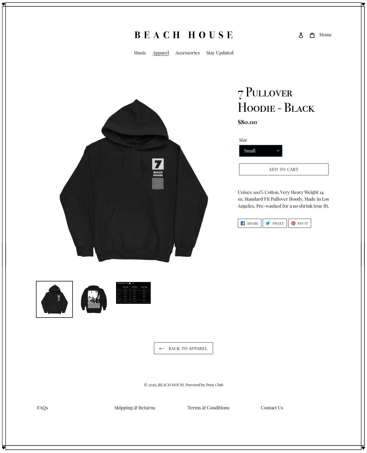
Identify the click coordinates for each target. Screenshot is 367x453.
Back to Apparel (187, 348)
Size (243, 140)
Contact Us (272, 407)
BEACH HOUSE (171, 384)
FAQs (42, 407)
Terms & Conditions (208, 407)
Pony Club (214, 384)
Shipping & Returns (134, 407)
